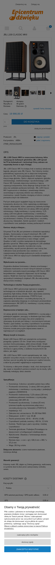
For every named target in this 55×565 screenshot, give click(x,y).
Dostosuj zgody (27, 542)
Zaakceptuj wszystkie (27, 549)
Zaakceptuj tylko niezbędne (27, 535)
